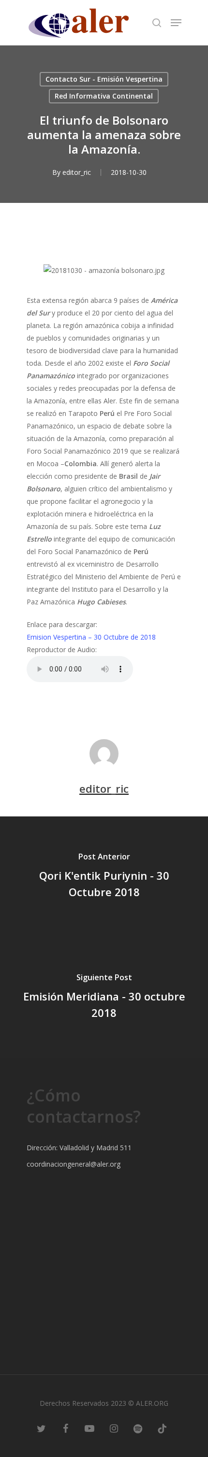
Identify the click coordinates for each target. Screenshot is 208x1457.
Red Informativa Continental (104, 95)
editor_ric (76, 172)
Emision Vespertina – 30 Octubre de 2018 (91, 637)
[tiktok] (162, 1428)
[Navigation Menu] (176, 23)
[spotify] (138, 1428)
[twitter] (41, 1428)
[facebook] (65, 1428)
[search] (157, 23)
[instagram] (113, 1428)
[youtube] (89, 1428)
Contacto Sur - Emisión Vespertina (104, 79)
